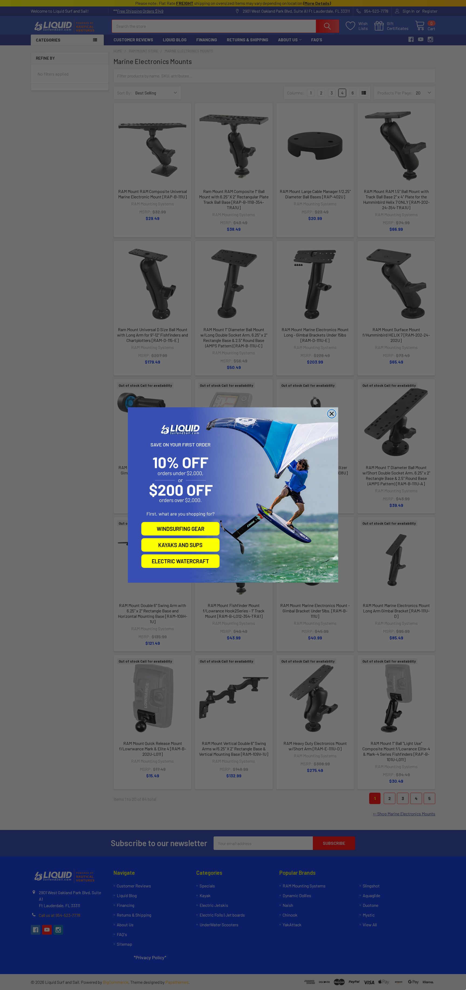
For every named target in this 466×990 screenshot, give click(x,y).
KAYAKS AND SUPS (180, 545)
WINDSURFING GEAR (180, 528)
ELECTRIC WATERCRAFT (180, 561)
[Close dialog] (331, 413)
